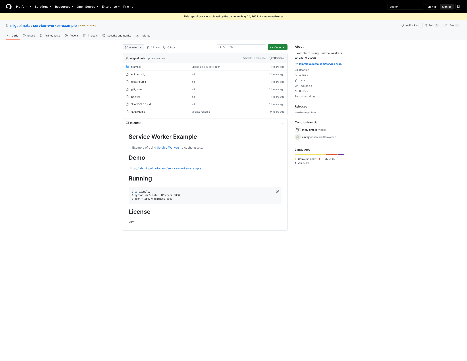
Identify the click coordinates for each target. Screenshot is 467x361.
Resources (62, 6)
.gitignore (136, 89)
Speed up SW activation (206, 66)
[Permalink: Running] (126, 178)
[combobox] (243, 47)
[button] (277, 191)
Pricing (128, 6)
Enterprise (109, 6)
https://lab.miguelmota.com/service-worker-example (165, 168)
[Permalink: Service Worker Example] (126, 136)
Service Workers (168, 147)
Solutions (42, 6)
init (193, 74)
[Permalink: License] (126, 211)
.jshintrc (135, 96)
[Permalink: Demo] (126, 157)
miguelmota (20, 25)
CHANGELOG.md (140, 104)
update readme (156, 58)
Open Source (86, 6)
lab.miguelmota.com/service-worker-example (328, 63)
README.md (137, 111)
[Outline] (283, 123)
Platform (22, 6)
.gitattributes (138, 81)
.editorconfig (138, 74)
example (135, 66)
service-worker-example (55, 25)
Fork (433, 25)
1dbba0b (247, 58)
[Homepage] (9, 6)
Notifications (412, 25)
